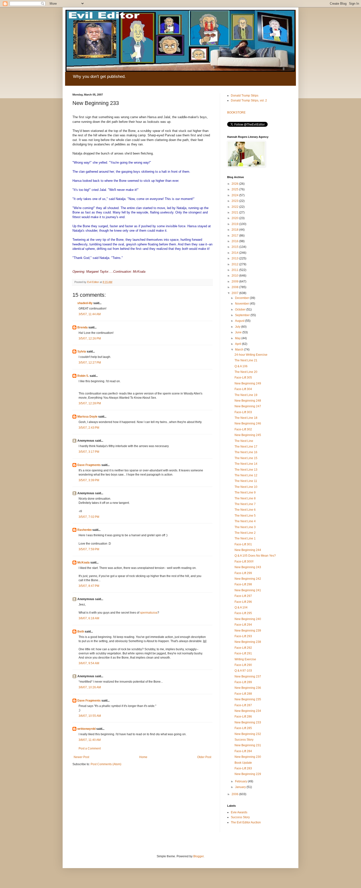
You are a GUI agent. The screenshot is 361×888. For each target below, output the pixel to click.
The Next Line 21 (246, 360)
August (240, 321)
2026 (235, 183)
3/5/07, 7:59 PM (89, 549)
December (242, 298)
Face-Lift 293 (243, 636)
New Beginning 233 (248, 722)
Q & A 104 (241, 607)
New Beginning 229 (248, 774)
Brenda (82, 327)
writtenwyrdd (86, 729)
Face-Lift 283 (243, 768)
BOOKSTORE (236, 112)
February (241, 781)
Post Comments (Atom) (106, 764)
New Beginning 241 (248, 590)
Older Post (204, 757)
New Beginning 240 (248, 619)
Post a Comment (90, 748)
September (242, 315)
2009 (235, 281)
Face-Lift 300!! (244, 561)
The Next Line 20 (246, 372)
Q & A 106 (241, 366)
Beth (80, 631)
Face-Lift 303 (243, 412)
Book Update (243, 762)
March (239, 349)
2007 (235, 293)
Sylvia (81, 351)
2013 (235, 258)
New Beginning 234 (248, 711)
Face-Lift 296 (243, 602)
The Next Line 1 (245, 538)
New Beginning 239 (248, 630)
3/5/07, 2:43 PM (89, 427)
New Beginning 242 (248, 578)
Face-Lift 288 (243, 693)
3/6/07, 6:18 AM (89, 618)
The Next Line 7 (245, 504)
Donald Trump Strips (244, 95)
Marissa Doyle (87, 416)
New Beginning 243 (248, 567)
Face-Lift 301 (243, 544)
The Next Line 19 (246, 395)
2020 (235, 218)
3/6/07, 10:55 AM (90, 716)
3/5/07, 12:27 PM (90, 362)
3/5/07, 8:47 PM (89, 586)
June (238, 332)
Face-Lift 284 (243, 751)
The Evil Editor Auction (246, 822)
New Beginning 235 (248, 699)
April (238, 344)
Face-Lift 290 (243, 665)
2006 (235, 794)
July (238, 326)
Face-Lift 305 (243, 377)
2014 (235, 252)
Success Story (244, 739)
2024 (235, 195)
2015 (235, 247)
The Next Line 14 (246, 463)
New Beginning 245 (248, 435)
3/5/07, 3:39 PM (89, 480)
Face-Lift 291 (243, 653)
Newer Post (81, 757)
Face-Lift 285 (243, 728)
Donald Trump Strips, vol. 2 (249, 100)
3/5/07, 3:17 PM (89, 451)
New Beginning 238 (248, 642)
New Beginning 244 (248, 550)
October (240, 309)
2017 (235, 235)
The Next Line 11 (246, 481)
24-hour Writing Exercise (251, 354)
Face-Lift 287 (243, 705)
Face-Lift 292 (243, 647)
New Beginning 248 (248, 400)
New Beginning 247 (248, 406)
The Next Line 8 (245, 498)
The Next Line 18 (246, 418)
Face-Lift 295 (243, 613)
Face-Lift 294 (243, 624)
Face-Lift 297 (243, 596)
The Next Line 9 (245, 492)
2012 (235, 264)
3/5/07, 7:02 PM (89, 517)
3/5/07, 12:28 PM (90, 403)
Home (143, 757)
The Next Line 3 (245, 527)
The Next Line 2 (245, 533)
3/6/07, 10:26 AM (90, 687)
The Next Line (244, 441)
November (242, 303)
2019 (235, 224)
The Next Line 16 (246, 452)
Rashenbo (84, 530)
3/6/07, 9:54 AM (89, 663)
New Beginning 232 (248, 734)
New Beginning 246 (248, 423)
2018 (235, 229)
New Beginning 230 (248, 757)
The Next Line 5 (245, 515)
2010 (235, 275)
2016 (235, 241)
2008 (235, 287)
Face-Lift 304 (243, 389)
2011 (235, 270)
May (238, 338)
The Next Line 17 (246, 446)
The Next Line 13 (246, 469)
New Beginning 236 (248, 688)
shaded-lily (85, 303)
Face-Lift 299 (243, 573)
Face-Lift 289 (243, 682)
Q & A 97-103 (243, 670)
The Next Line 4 (245, 521)
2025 (235, 189)
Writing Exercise (245, 659)
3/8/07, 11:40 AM (90, 740)
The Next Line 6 (245, 509)
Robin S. (83, 376)
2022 (235, 207)
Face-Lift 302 (243, 429)
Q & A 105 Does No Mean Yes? (255, 555)
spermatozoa (148, 612)
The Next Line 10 (246, 487)
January (241, 787)
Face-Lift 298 (243, 584)
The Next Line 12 (246, 475)
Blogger (198, 856)
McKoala (83, 562)
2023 (235, 201)
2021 (235, 212)
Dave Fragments (89, 465)
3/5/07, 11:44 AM (90, 314)
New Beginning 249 (248, 383)
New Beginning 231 (248, 745)
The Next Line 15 (246, 458)
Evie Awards (239, 812)
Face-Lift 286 (243, 716)
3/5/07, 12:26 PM (90, 338)
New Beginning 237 (248, 676)
